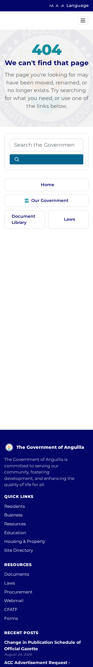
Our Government (49, 200)
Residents (14, 506)
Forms (11, 618)
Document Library (23, 219)
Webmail (14, 600)
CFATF (11, 609)
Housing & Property (24, 541)
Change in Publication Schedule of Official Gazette (42, 645)
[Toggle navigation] (83, 20)
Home (47, 184)
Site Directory (18, 550)
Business (13, 514)
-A (62, 6)
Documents (16, 574)
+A (51, 6)
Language (77, 5)
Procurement (18, 591)
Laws (69, 219)
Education (15, 532)
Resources (15, 523)
